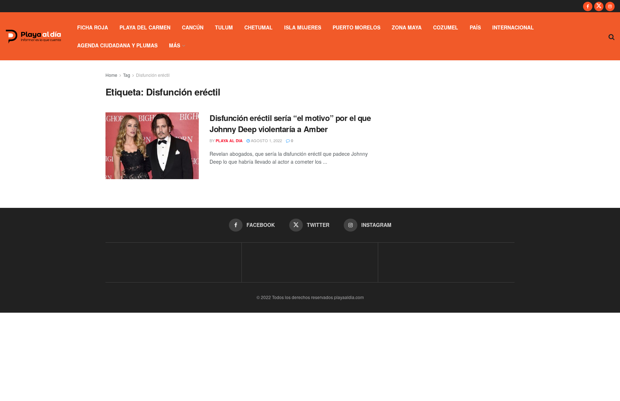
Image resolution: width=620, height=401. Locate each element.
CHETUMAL (258, 27)
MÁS (174, 45)
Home (111, 75)
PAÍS (475, 27)
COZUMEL (445, 27)
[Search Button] (612, 36)
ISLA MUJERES (302, 27)
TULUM (224, 27)
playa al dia (229, 140)
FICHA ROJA (92, 27)
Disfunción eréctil (153, 75)
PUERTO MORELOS (356, 27)
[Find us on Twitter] (598, 6)
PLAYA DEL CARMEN (144, 27)
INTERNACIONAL (513, 27)
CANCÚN (192, 27)
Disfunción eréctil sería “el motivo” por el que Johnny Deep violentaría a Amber (290, 123)
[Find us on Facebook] (587, 6)
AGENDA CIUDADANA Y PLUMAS (117, 45)
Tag (126, 75)
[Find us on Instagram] (610, 6)
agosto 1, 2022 (266, 140)
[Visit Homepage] (33, 36)
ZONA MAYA (407, 27)
